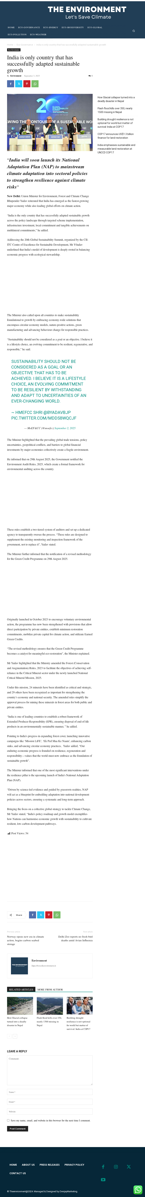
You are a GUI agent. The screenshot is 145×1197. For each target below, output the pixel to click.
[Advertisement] (50, 286)
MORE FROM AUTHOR (50, 989)
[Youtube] (103, 1179)
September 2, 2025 (65, 428)
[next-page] (15, 1036)
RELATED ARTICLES (21, 989)
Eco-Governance (25, 44)
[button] (133, 30)
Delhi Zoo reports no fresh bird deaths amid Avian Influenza (75, 938)
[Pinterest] (26, 83)
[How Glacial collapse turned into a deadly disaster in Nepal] (20, 1006)
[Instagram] (116, 1167)
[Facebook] (10, 83)
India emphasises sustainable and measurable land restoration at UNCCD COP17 (116, 149)
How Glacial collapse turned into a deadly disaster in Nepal (17, 1021)
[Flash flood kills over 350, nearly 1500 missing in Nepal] (50, 1006)
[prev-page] (9, 1036)
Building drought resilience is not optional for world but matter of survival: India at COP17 (116, 123)
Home (10, 44)
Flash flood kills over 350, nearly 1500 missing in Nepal (49, 1021)
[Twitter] (18, 83)
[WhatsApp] (35, 83)
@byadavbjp (57, 412)
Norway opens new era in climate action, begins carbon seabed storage (25, 940)
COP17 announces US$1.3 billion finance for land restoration (116, 136)
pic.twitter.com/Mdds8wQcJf (43, 418)
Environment (15, 75)
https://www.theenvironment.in (44, 965)
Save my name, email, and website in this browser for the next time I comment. (51, 1120)
